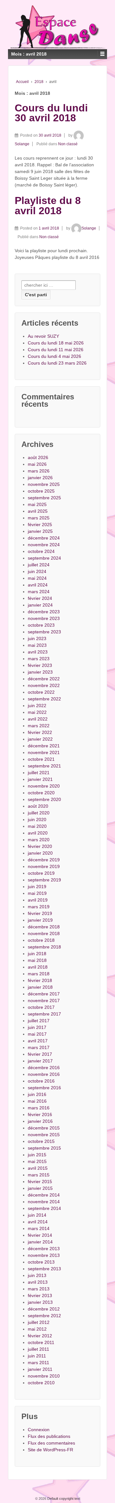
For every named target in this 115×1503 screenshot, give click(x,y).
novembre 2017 (44, 1000)
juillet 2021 (39, 772)
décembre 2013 (44, 1248)
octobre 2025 (41, 491)
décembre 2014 (44, 1194)
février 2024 (40, 598)
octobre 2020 (41, 792)
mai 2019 (37, 893)
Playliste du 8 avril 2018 (48, 205)
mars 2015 (39, 1174)
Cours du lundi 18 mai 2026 (56, 342)
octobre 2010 (41, 1382)
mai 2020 (37, 826)
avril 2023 (38, 651)
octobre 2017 (41, 1007)
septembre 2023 (44, 631)
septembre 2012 (44, 1315)
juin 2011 (37, 1355)
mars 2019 (39, 906)
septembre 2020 (44, 799)
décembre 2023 (44, 611)
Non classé (68, 144)
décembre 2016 (44, 1067)
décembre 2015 (44, 1127)
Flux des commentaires (51, 1443)
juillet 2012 (39, 1322)
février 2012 (40, 1335)
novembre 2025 (44, 484)
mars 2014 (39, 1228)
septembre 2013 (44, 1268)
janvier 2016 (40, 1121)
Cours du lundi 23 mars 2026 (57, 363)
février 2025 (40, 524)
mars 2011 (38, 1362)
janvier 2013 (40, 1302)
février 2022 (40, 732)
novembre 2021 (44, 752)
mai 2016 (37, 1101)
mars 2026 (39, 470)
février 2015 (40, 1181)
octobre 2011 (41, 1342)
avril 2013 (38, 1282)
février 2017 (40, 1054)
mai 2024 (37, 578)
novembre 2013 (44, 1255)
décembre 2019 (44, 859)
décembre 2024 (44, 537)
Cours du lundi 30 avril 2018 (51, 113)
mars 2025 (39, 517)
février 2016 (40, 1114)
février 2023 (40, 665)
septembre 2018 (44, 946)
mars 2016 (39, 1107)
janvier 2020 (40, 853)
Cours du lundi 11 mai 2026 (55, 349)
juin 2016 (37, 1094)
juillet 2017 (39, 1020)
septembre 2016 (44, 1087)
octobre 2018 (41, 940)
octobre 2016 (41, 1081)
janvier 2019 (40, 920)
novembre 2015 (44, 1134)
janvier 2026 (40, 477)
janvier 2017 (40, 1060)
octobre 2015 (41, 1141)
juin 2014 (37, 1215)
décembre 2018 (44, 926)
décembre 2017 (44, 993)
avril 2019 (38, 900)
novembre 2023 (44, 618)
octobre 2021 (41, 759)
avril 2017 (38, 1040)
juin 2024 (37, 571)
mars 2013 (39, 1288)
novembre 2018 (44, 933)
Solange (88, 228)
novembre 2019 (44, 866)
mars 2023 (39, 658)
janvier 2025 (40, 531)
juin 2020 (37, 819)
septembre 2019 (44, 879)
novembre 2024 (44, 544)
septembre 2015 (44, 1148)
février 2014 (40, 1235)
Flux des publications (49, 1436)
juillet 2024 (39, 564)
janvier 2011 (40, 1369)
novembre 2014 (44, 1201)
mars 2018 (39, 973)
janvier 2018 (40, 987)
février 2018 (40, 980)
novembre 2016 (44, 1074)
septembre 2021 (44, 765)
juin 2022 (37, 705)
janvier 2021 (40, 779)
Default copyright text (63, 1498)
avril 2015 (38, 1168)
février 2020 (40, 846)
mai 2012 (37, 1329)
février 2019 (40, 913)
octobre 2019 (41, 873)
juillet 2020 (39, 812)
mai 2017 (37, 1034)
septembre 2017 (44, 1013)
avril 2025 (38, 511)
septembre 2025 (44, 497)
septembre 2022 (44, 698)
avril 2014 (38, 1221)
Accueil (22, 81)
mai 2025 (37, 504)
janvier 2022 (40, 739)
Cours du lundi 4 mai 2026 (54, 356)
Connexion (39, 1429)
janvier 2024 (40, 605)
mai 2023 (37, 645)
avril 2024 (38, 584)
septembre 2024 (44, 558)
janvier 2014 (40, 1241)
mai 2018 (37, 960)
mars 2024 (39, 591)
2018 (38, 81)
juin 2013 (37, 1275)
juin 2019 (37, 886)
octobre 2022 (41, 692)
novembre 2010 (44, 1375)
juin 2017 (37, 1027)
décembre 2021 (44, 745)
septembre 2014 (44, 1208)
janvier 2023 (40, 672)
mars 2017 (39, 1047)
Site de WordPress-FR (50, 1449)
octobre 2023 (41, 625)
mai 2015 (37, 1161)
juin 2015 (37, 1154)
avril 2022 (38, 718)
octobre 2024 (41, 551)
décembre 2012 (44, 1308)
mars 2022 (39, 725)
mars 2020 (39, 839)
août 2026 (38, 457)
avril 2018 (38, 967)
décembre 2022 (44, 678)
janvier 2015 (40, 1188)
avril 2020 (38, 832)
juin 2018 (37, 953)
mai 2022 (37, 712)
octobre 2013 (41, 1262)
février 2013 (40, 1295)
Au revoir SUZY (43, 336)
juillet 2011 (38, 1349)
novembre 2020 (44, 786)
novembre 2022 (44, 685)
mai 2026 (37, 464)
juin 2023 (37, 638)
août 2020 (38, 806)
